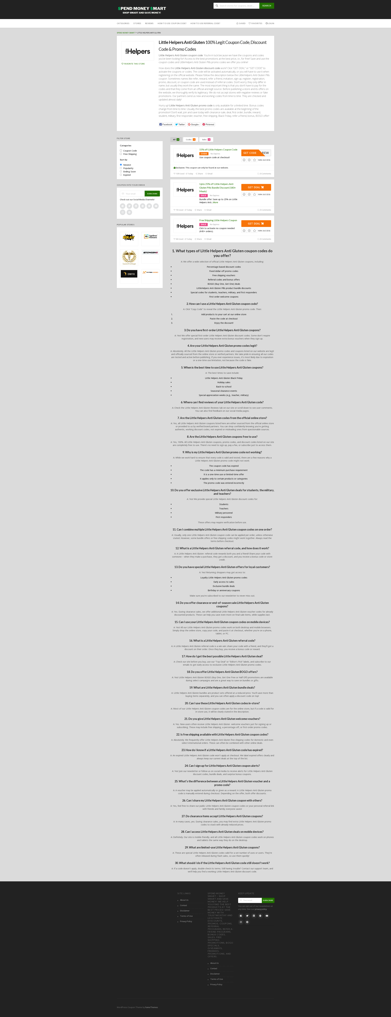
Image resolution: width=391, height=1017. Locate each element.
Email (209, 173)
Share (200, 173)
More (215, 202)
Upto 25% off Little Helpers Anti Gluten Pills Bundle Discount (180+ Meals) (217, 187)
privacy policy (261, 909)
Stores (137, 23)
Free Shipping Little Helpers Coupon (218, 220)
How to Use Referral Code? (205, 23)
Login (271, 23)
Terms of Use (186, 916)
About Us (184, 900)
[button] (166, 124)
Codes (190, 139)
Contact (183, 905)
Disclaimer (185, 910)
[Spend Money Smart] (142, 9)
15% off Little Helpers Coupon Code (218, 149)
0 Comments (265, 173)
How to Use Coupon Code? (172, 23)
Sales (206, 139)
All (175, 139)
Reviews (149, 23)
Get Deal (254, 187)
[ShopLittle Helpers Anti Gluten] (137, 51)
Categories (123, 23)
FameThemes (151, 1007)
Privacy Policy (186, 921)
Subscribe (152, 194)
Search (266, 5)
